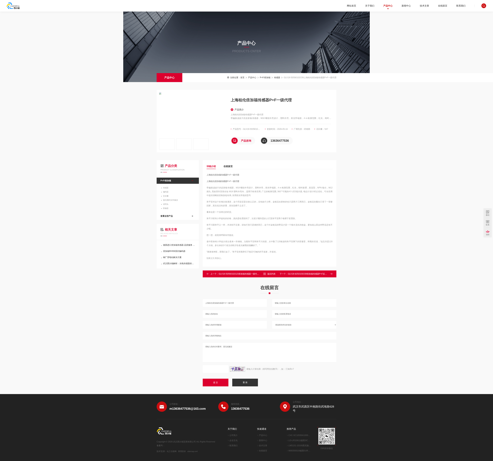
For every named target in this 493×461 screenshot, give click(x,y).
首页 (242, 77)
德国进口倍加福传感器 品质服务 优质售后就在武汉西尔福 (179, 245)
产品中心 (388, 5)
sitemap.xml (192, 451)
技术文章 (424, 5)
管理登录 (182, 451)
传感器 (277, 77)
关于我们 (369, 5)
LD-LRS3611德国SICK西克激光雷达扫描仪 (299, 440)
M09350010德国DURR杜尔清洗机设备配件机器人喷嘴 (299, 451)
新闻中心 (406, 5)
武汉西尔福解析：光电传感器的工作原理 (179, 263)
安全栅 (165, 196)
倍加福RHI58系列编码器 (174, 251)
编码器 (165, 192)
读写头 (165, 204)
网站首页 (351, 5)
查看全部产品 (166, 216)
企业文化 (233, 440)
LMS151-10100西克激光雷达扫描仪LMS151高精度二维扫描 (299, 445)
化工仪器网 (172, 451)
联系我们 (461, 5)
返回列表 (271, 274)
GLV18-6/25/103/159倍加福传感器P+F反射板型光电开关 (313, 274)
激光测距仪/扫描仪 (170, 200)
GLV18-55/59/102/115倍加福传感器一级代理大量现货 (243, 274)
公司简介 (233, 435)
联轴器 (165, 208)
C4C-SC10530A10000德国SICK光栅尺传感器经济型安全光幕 (299, 435)
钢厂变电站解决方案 (172, 257)
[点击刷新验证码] (237, 369)
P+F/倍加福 (265, 77)
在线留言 (442, 5)
